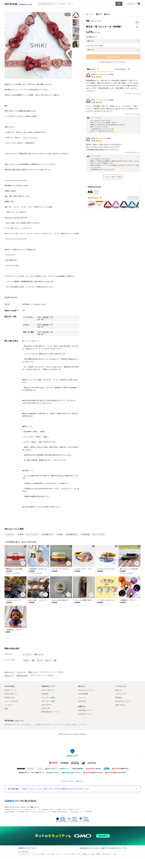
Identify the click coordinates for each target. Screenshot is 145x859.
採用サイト (80, 781)
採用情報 (73, 724)
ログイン (131, 4)
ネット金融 (91, 854)
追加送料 (46, 317)
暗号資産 (98, 854)
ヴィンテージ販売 (48, 697)
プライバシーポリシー (57, 724)
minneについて (10, 690)
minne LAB (45, 708)
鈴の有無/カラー (91, 37)
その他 (114, 854)
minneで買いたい (11, 694)
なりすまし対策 (74, 811)
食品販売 (44, 694)
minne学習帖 (83, 694)
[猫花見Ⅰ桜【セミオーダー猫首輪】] (99, 141)
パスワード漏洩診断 (43, 809)
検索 (119, 4)
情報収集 (84, 854)
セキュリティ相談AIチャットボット (71, 809)
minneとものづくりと (86, 690)
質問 (100, 14)
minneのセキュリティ (123, 701)
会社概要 (67, 724)
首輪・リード (38, 654)
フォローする (133, 198)
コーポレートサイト (68, 781)
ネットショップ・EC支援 (38, 854)
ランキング (9, 705)
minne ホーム (9, 672)
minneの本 (82, 701)
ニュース (81, 697)
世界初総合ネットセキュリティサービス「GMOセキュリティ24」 (20, 809)
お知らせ (118, 690)
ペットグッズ (26, 654)
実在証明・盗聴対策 (9, 811)
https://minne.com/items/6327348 (16, 217)
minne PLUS (46, 705)
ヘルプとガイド (121, 694)
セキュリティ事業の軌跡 (86, 811)
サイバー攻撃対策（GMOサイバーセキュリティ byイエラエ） (31, 811)
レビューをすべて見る (113, 177)
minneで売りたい (48, 690)
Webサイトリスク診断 (55, 809)
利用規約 (118, 697)
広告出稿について (85, 710)
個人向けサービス (107, 854)
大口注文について (85, 714)
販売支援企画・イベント (50, 712)
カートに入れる (113, 57)
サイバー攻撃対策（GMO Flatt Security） (58, 811)
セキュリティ (59, 854)
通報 (108, 14)
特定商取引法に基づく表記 (12, 724)
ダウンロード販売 (48, 701)
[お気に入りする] (137, 22)
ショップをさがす (11, 701)
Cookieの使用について (27, 724)
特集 (6, 709)
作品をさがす (10, 697)
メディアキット (81, 724)
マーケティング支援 (69, 854)
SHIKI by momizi (95, 21)
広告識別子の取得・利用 (42, 724)
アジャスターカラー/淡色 (94, 45)
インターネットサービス (24, 854)
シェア (91, 14)
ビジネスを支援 (50, 854)
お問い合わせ (120, 705)
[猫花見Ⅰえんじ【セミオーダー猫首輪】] (100, 77)
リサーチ (78, 854)
